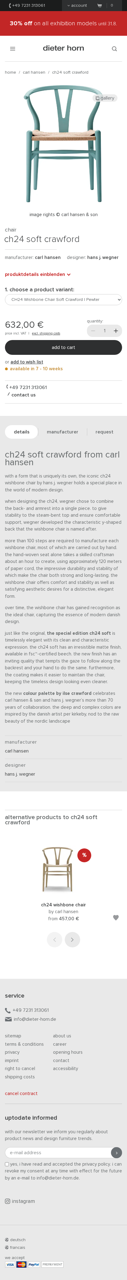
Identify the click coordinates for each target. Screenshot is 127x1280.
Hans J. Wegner (103, 257)
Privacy (12, 1052)
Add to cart (63, 347)
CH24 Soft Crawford (70, 72)
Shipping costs (20, 1077)
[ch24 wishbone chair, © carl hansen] (63, 893)
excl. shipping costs (46, 333)
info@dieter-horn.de (35, 1019)
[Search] (114, 48)
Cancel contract (21, 1093)
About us (62, 1036)
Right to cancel (20, 1068)
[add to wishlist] (116, 918)
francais (17, 1247)
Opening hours (68, 1052)
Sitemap (13, 1036)
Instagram (23, 1201)
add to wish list (26, 362)
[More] (116, 331)
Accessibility (65, 1068)
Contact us (23, 394)
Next (72, 939)
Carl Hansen (34, 72)
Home (10, 72)
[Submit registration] (116, 1152)
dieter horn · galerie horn (63, 48)
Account (79, 5)
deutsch (18, 1240)
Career (60, 1044)
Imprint (12, 1060)
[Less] (93, 331)
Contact (61, 1060)
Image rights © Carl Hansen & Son (64, 214)
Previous (54, 939)
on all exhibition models (63, 23)
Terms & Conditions (24, 1044)
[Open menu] (12, 48)
